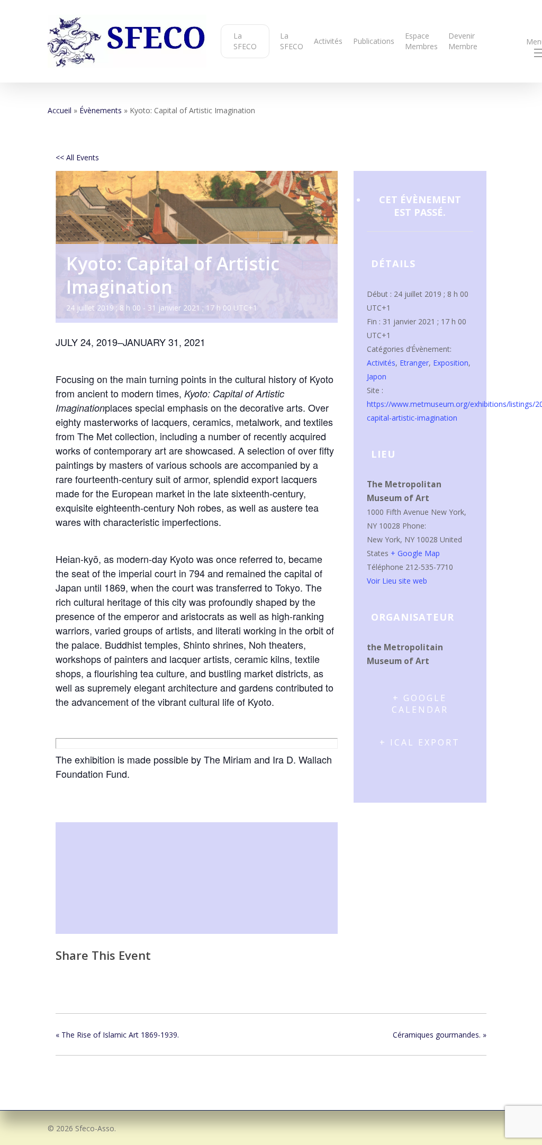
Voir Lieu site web (397, 581)
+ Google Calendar (420, 703)
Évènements (100, 110)
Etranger (414, 363)
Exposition (450, 363)
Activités (381, 363)
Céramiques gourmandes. (439, 1035)
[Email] (118, 977)
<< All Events (77, 157)
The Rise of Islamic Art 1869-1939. (117, 1035)
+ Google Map (415, 553)
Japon (376, 376)
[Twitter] (91, 977)
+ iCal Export (420, 742)
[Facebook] (67, 977)
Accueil (59, 110)
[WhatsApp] (145, 977)
